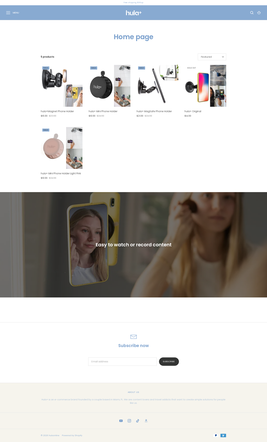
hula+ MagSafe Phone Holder (154, 111)
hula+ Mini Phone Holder (103, 111)
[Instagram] (129, 420)
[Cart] (259, 12)
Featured (206, 56)
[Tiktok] (137, 420)
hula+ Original (192, 111)
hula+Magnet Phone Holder (57, 111)
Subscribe (169, 361)
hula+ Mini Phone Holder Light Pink (61, 173)
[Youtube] (121, 420)
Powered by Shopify (72, 435)
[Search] (251, 12)
